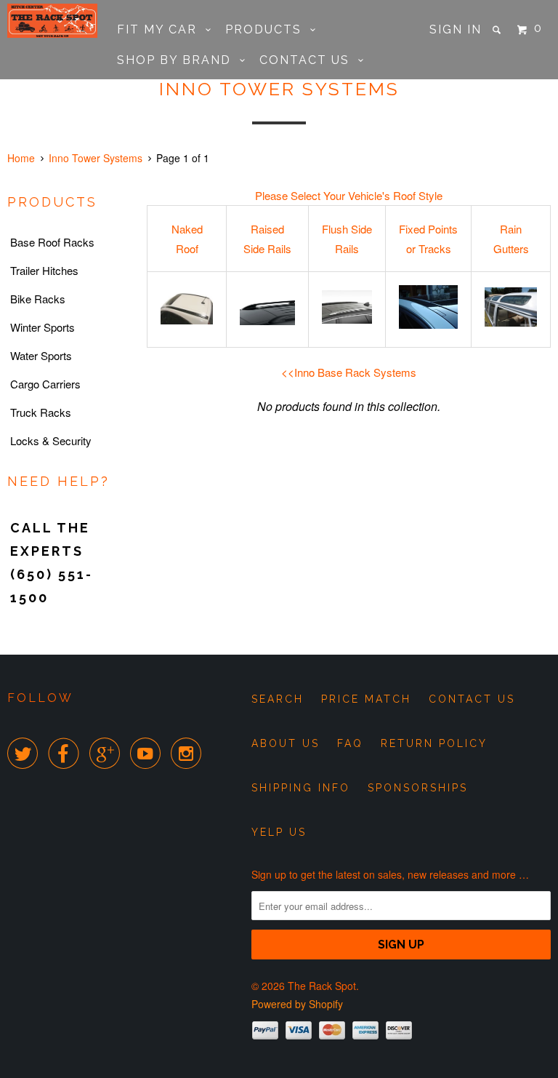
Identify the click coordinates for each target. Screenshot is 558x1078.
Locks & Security (51, 440)
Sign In (455, 29)
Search (277, 699)
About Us (285, 743)
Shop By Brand (178, 60)
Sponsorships (418, 788)
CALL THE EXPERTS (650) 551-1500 (51, 562)
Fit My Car (161, 29)
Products (267, 29)
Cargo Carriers (45, 383)
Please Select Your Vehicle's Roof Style (348, 195)
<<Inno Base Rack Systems (348, 372)
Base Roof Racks (52, 241)
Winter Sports (42, 327)
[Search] (498, 30)
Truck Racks (40, 412)
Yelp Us (279, 832)
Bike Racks (37, 298)
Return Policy (434, 743)
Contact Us (308, 60)
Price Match (366, 699)
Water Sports (41, 355)
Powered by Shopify (297, 1004)
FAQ (350, 743)
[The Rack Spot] (52, 21)
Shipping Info (300, 788)
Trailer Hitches (44, 270)
